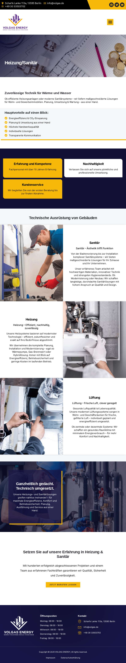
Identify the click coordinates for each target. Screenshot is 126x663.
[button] (110, 22)
